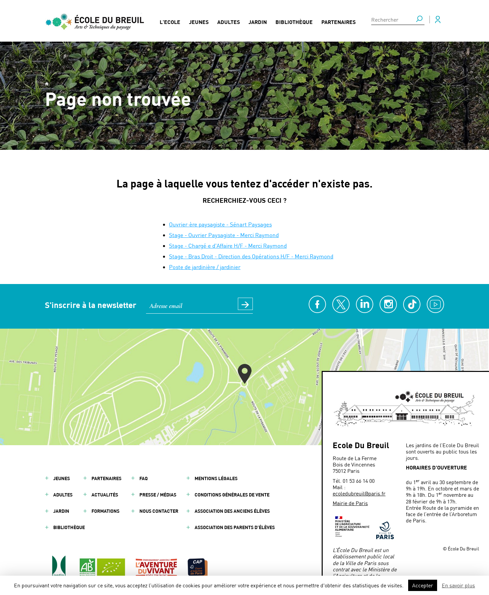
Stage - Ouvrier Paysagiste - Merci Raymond (224, 234)
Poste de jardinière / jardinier (205, 266)
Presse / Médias (157, 494)
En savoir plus (458, 585)
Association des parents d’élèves (235, 527)
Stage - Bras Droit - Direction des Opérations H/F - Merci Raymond (251, 256)
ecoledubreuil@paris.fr (359, 493)
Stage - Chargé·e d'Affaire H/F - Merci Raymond (228, 245)
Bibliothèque (294, 22)
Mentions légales (216, 478)
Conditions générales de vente (232, 494)
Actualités (104, 494)
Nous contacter (158, 511)
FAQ (143, 478)
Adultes (228, 22)
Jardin (257, 22)
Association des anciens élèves (232, 511)
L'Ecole (170, 22)
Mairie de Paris (350, 503)
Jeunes (199, 22)
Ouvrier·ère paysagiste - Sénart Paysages (220, 224)
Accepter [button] (422, 585)
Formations (105, 511)
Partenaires (338, 22)
